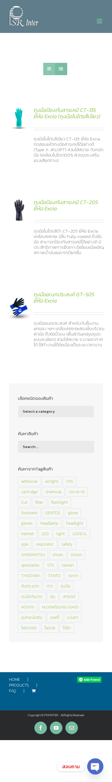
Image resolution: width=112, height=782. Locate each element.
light (60, 534)
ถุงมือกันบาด (31, 596)
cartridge (29, 492)
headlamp (49, 523)
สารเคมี (69, 596)
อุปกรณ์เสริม (31, 617)
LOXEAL (80, 534)
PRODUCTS (19, 685)
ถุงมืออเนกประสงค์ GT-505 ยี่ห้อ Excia (64, 297)
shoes (58, 555)
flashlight (59, 502)
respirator (45, 544)
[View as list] (61, 69)
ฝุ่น (52, 596)
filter (39, 502)
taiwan (68, 565)
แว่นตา (72, 617)
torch (73, 575)
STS (50, 565)
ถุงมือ (65, 586)
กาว (50, 586)
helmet (27, 534)
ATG (69, 481)
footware (29, 513)
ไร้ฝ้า (67, 628)
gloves (27, 523)
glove (73, 513)
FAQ (12, 691)
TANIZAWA (30, 575)
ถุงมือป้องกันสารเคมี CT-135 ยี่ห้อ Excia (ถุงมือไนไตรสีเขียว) (67, 113)
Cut (24, 502)
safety (67, 544)
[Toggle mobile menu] (100, 21)
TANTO (54, 575)
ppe (24, 544)
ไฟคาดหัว (29, 628)
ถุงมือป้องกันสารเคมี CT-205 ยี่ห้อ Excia (66, 205)
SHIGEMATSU (33, 555)
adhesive (29, 481)
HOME (14, 679)
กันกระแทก (30, 586)
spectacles (30, 565)
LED (45, 534)
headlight (74, 523)
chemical (53, 492)
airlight (51, 481)
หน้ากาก (27, 607)
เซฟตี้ (54, 617)
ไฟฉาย (50, 628)
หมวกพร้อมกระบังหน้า (60, 607)
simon (76, 555)
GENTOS (52, 513)
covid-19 (77, 492)
